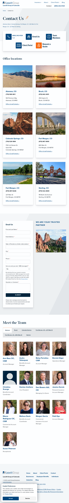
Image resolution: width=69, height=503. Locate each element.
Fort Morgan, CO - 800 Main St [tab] (13, 335)
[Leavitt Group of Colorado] (11, 3)
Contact (53, 473)
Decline (27, 498)
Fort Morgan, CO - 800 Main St (28, 24)
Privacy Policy (8, 494)
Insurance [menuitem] (38, 2)
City (7, 251)
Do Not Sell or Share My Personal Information (49, 492)
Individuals (55, 476)
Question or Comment (12, 282)
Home (4, 10)
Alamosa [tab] (7, 330)
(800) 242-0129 (40, 484)
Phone (8, 258)
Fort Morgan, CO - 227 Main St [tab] (44, 330)
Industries (29, 480)
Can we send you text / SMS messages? (17, 266)
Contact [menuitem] (48, 6)
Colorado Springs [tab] (26, 330)
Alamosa (5, 24)
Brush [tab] (16, 330)
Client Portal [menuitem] (55, 2)
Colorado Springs (15, 24)
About (35, 473)
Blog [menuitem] (63, 2)
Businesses (30, 476)
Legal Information (7, 482)
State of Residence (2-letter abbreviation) (17, 244)
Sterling (18, 26)
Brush (9, 24)
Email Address (10, 237)
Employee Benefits (43, 476)
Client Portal (44, 473)
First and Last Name (12, 229)
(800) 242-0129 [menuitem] (59, 6)
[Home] (11, 473)
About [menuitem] (46, 2)
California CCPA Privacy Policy (45, 489)
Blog (37, 480)
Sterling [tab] (28, 335)
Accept (11, 498)
